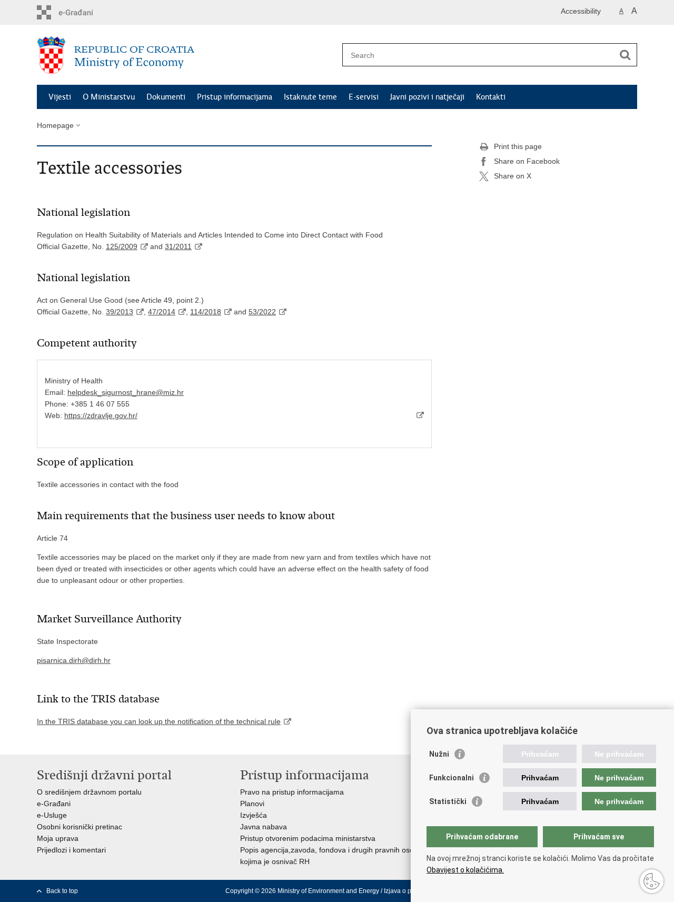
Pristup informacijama (234, 97)
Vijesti (59, 97)
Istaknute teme (310, 97)
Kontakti (491, 97)
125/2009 (121, 246)
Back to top (62, 891)
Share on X (512, 176)
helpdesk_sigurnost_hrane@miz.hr (125, 392)
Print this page (518, 146)
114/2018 (205, 312)
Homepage (55, 125)
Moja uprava (57, 838)
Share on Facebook (527, 161)
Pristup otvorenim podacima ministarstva (307, 838)
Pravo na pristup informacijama (292, 792)
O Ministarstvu (109, 97)
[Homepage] (187, 55)
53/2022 (262, 312)
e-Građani (54, 803)
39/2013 (119, 312)
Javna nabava (263, 826)
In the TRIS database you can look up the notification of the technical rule (159, 721)
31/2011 (178, 246)
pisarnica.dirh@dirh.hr (74, 660)
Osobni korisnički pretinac (79, 826)
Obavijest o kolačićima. (465, 870)
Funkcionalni (451, 778)
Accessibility (581, 11)
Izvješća (253, 815)
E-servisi (364, 97)
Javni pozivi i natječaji (427, 97)
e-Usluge (52, 815)
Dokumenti (165, 97)
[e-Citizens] (82, 12)
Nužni (439, 754)
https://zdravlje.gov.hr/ (100, 415)
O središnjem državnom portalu (89, 792)
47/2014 (161, 312)
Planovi (252, 803)
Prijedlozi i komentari (71, 850)
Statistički (448, 801)
